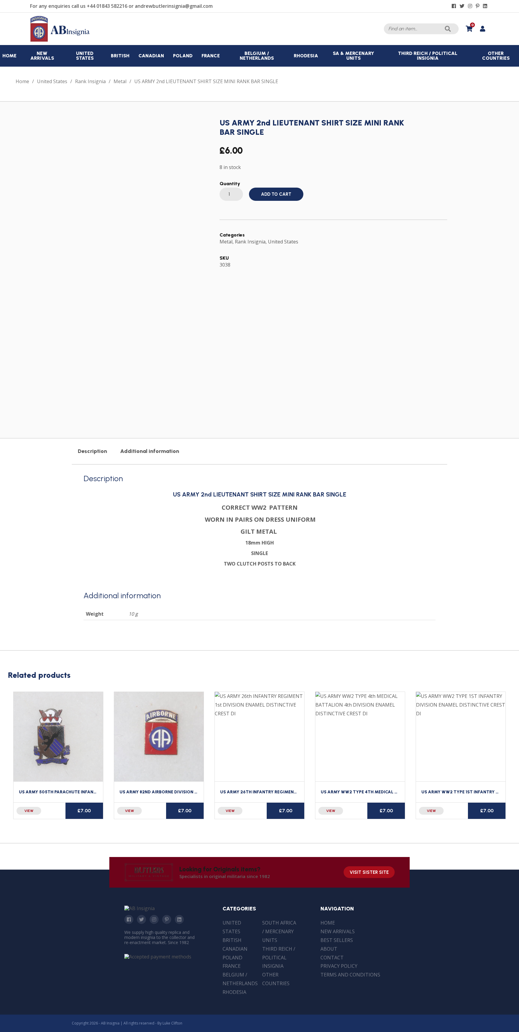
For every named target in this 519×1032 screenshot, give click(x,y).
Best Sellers (336, 940)
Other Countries (276, 979)
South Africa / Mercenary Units (279, 931)
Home (22, 81)
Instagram (154, 919)
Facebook (128, 919)
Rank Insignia (90, 81)
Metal (120, 81)
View (28, 811)
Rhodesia (234, 992)
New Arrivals (337, 931)
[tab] (92, 451)
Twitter (141, 919)
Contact (332, 957)
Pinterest (166, 919)
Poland (232, 957)
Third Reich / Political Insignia (278, 958)
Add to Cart (276, 194)
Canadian (235, 949)
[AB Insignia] (60, 40)
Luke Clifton (172, 1023)
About (328, 949)
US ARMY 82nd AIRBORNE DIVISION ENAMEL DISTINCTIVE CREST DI (189, 792)
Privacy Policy (338, 966)
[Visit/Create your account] (482, 28)
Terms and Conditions (350, 974)
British (232, 940)
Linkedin (179, 919)
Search (447, 28)
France (232, 966)
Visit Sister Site (369, 872)
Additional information (149, 451)
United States (52, 81)
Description (92, 451)
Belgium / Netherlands (240, 979)
